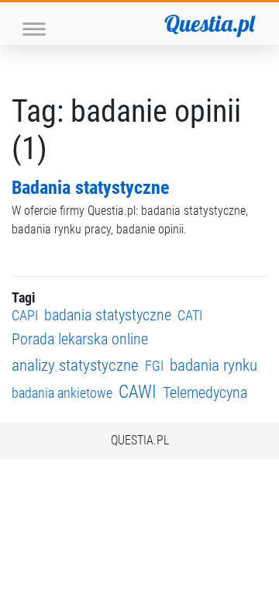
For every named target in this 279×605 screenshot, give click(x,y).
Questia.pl (209, 23)
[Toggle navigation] (34, 28)
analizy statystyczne (75, 365)
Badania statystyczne (90, 188)
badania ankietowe (62, 393)
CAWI (138, 392)
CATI (189, 315)
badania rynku (213, 365)
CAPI (25, 315)
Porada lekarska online (80, 339)
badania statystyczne (107, 315)
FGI (154, 366)
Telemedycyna (205, 393)
